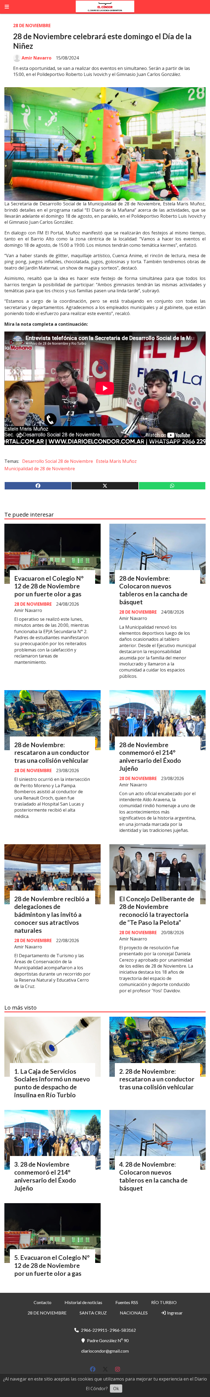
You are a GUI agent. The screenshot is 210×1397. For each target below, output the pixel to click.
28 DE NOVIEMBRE (32, 25)
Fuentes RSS (126, 1302)
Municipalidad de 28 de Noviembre (39, 469)
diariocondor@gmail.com (105, 1350)
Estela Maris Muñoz (116, 461)
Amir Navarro (36, 58)
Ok (116, 1388)
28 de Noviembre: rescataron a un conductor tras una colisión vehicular (51, 752)
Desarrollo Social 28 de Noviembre (57, 461)
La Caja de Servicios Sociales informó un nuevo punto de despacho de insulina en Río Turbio (52, 1083)
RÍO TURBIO (164, 1302)
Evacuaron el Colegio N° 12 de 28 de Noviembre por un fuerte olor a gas (49, 586)
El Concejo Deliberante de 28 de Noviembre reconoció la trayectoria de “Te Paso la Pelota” (156, 910)
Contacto (42, 1302)
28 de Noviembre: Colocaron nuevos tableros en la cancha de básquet (153, 590)
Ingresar (174, 1312)
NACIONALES (134, 1312)
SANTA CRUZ (93, 1312)
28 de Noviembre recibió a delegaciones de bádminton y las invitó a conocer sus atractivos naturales (51, 914)
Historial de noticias (83, 1302)
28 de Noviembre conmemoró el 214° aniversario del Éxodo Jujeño (150, 756)
